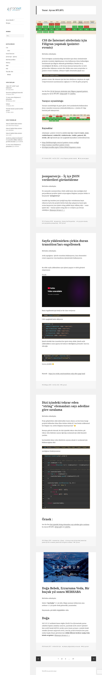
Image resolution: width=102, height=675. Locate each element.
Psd (7, 68)
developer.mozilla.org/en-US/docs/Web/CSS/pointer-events (61, 147)
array (68, 540)
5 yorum (64, 385)
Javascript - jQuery (60, 221)
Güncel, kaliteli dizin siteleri (14, 123)
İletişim (8, 23)
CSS (7, 47)
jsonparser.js (54, 223)
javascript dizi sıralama (48, 542)
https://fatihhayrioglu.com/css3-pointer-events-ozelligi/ (60, 142)
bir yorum (86, 646)
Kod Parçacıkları (10, 59)
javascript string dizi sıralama (64, 542)
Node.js (8, 62)
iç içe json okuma (82, 221)
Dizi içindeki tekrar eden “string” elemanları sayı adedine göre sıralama (65, 406)
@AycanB (63, 94)
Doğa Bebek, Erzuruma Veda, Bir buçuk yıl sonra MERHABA (65, 590)
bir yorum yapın (84, 158)
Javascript (83, 540)
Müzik (9, 74)
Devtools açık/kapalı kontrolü (14, 92)
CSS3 (8, 50)
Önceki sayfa (38, 658)
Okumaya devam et (57, 210)
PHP (7, 65)
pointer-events (73, 158)
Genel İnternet (10, 53)
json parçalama (46, 223)
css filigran (65, 158)
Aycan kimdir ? (10, 20)
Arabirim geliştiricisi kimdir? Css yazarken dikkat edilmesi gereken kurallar (14, 139)
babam (8, 104)
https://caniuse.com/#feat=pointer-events (55, 145)
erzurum (77, 646)
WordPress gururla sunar (49, 671)
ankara (65, 646)
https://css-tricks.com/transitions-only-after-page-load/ (67, 374)
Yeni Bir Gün (9, 71)
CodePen (72, 94)
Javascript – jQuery (11, 56)
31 (73, 659)
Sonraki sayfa (93, 658)
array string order (75, 540)
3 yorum (63, 223)
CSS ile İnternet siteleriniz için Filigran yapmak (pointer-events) (64, 43)
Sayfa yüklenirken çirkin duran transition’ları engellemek (65, 242)
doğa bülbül (71, 646)
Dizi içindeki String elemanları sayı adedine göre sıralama (69, 524)
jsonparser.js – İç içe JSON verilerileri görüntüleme (61, 178)
